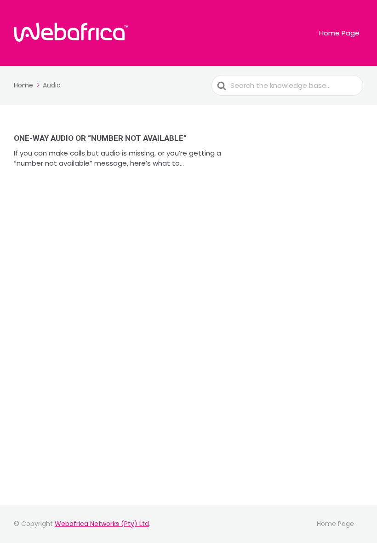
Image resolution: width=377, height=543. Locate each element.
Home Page (339, 33)
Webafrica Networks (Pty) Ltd (102, 523)
